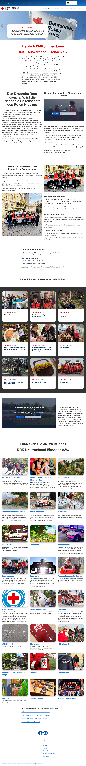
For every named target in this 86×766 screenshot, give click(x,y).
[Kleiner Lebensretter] (43, 598)
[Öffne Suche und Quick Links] (84, 9)
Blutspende (34, 644)
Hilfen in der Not (64, 644)
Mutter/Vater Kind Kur (66, 477)
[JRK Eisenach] (15, 633)
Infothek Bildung (36, 698)
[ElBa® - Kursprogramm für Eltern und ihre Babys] (43, 466)
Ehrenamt (62, 609)
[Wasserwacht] (15, 598)
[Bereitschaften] (15, 565)
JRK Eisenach (7, 644)
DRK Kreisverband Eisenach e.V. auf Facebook (36, 712)
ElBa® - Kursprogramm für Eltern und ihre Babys (40, 478)
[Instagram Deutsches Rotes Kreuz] (45, 733)
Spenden (79, 8)
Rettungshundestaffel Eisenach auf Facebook (35, 718)
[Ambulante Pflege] (43, 500)
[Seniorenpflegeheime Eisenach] (15, 500)
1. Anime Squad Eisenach (68, 698)
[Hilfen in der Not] (71, 633)
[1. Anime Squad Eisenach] (71, 687)
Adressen (45, 743)
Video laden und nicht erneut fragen (68, 113)
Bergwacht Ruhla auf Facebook (31, 722)
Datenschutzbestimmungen (71, 109)
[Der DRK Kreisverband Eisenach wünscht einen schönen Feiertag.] (15, 333)
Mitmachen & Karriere (59, 8)
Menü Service (7, 544)
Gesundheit (34, 544)
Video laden (56, 113)
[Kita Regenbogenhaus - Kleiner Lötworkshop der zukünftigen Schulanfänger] (43, 333)
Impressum (46, 756)
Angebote (44, 8)
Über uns (50, 8)
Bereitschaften (8, 576)
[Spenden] (43, 661)
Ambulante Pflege (37, 511)
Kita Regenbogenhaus (11, 477)
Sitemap (45, 748)
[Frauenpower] (71, 367)
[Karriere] (15, 687)
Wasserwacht (7, 609)
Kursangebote (63, 672)
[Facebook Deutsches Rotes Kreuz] (40, 733)
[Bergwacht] (43, 565)
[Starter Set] (15, 300)
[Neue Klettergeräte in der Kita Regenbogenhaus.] (15, 367)
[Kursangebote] (71, 661)
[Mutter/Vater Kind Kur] (71, 466)
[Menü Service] (15, 533)
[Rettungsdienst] (71, 533)
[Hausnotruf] (71, 500)
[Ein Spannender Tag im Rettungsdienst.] (43, 300)
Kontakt (45, 745)
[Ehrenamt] (71, 598)
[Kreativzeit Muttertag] (43, 367)
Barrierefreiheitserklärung (49, 753)
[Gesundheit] (43, 533)
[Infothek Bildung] (43, 687)
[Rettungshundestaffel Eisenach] (71, 565)
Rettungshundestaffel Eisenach (70, 576)
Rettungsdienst (64, 544)
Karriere (5, 698)
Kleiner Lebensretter (38, 609)
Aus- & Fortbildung (70, 8)
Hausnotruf (62, 511)
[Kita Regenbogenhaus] (15, 466)
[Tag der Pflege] (71, 333)
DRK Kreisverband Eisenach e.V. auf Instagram (36, 715)
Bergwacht (34, 576)
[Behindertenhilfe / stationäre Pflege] (15, 661)
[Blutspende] (43, 633)
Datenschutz (46, 751)
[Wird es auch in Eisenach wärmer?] (71, 300)
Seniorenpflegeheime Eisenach (14, 511)
